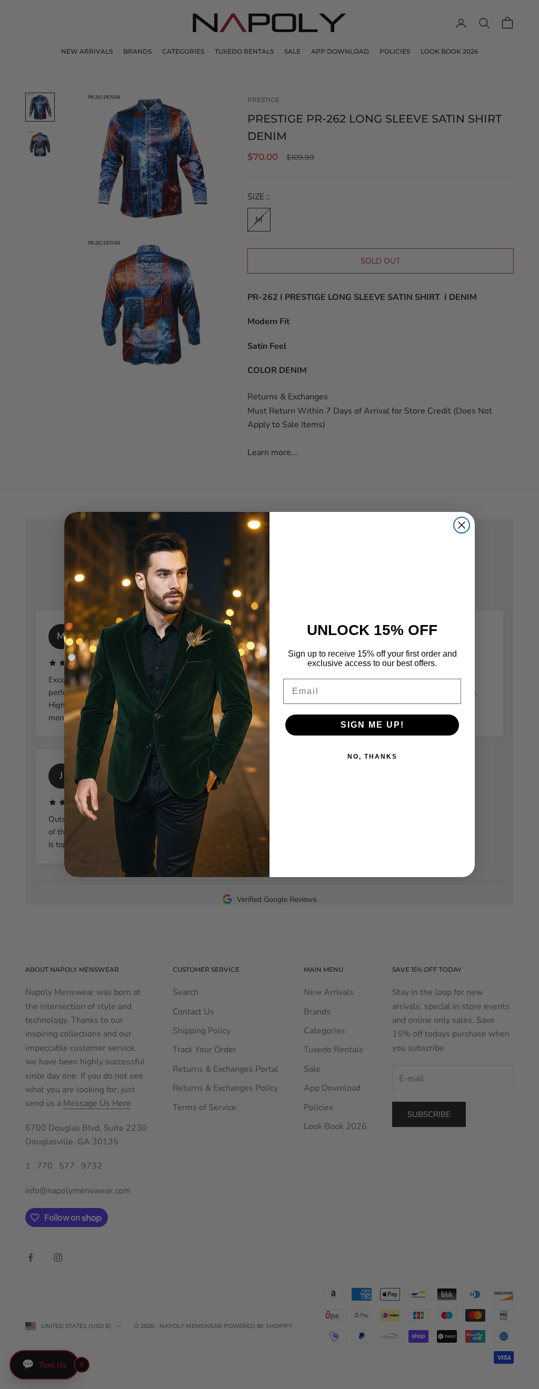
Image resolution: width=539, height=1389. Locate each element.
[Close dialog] (462, 525)
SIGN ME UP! (372, 724)
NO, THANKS (372, 756)
